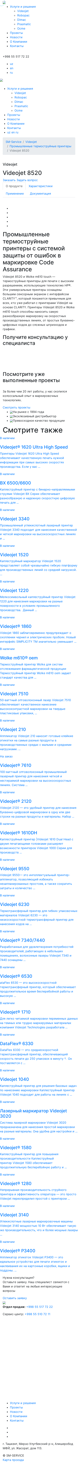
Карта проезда (13, 1460)
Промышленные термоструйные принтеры (40, 146)
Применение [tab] (15, 193)
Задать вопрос (27, 180)
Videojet (23, 11)
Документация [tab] (40, 193)
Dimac (21, 20)
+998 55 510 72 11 (37, 1314)
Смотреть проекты (16, 407)
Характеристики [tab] (41, 186)
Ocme (21, 28)
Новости (16, 37)
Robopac (23, 15)
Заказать (9, 180)
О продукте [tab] (14, 186)
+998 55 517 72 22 (39, 1307)
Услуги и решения (23, 6)
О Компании (18, 41)
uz (11, 64)
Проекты (16, 33)
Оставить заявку (15, 1298)
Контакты (17, 46)
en (11, 68)
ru (11, 72)
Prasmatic (24, 24)
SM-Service (13, 142)
